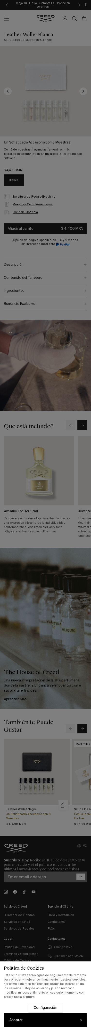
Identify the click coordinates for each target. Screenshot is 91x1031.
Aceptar (16, 1020)
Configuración (45, 1008)
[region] (45, 996)
